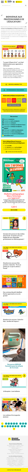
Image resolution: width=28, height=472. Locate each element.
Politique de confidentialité (15, 450)
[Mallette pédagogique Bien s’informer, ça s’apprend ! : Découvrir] (14, 184)
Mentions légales (15, 448)
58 (20, 423)
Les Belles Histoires (10, 459)
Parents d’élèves (12, 446)
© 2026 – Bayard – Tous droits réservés (15, 453)
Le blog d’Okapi (20, 464)
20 (8, 423)
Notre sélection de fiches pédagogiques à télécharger (13, 109)
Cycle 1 (4, 100)
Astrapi (8, 460)
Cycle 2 (9, 100)
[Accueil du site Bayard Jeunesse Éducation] (8, 1)
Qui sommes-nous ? (11, 445)
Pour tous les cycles (14, 105)
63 (7, 426)
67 (18, 426)
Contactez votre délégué (14, 470)
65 (13, 426)
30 (11, 423)
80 (22, 426)
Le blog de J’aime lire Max (12, 461)
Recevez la (9, 119)
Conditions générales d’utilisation (15, 449)
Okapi (14, 464)
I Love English (20, 463)
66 (15, 426)
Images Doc (20, 461)
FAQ (22, 445)
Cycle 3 (14, 100)
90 (24, 426)
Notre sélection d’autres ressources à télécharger (14, 110)
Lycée (24, 100)
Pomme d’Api (20, 457)
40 (14, 423)
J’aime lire (21, 460)
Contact (18, 445)
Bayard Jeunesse (10, 457)
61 (2, 426)
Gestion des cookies (15, 452)
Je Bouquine (9, 464)
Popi (16, 457)
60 (25, 423)
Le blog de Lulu (14, 460)
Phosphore (11, 465)
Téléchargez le (14, 124)
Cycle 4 (19, 100)
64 (10, 426)
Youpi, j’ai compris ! (20, 459)
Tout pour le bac (18, 465)
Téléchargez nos (13, 130)
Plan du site (19, 446)
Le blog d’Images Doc (11, 463)
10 (6, 423)
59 (23, 423)
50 (16, 423)
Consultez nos (12, 121)
